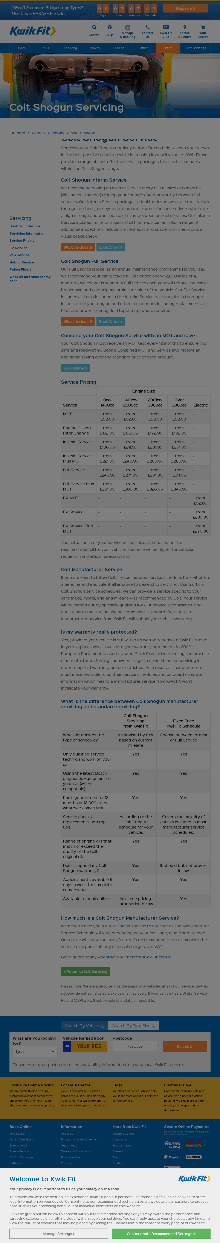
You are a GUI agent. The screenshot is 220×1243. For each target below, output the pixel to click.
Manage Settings (58, 1233)
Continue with (160, 1233)
